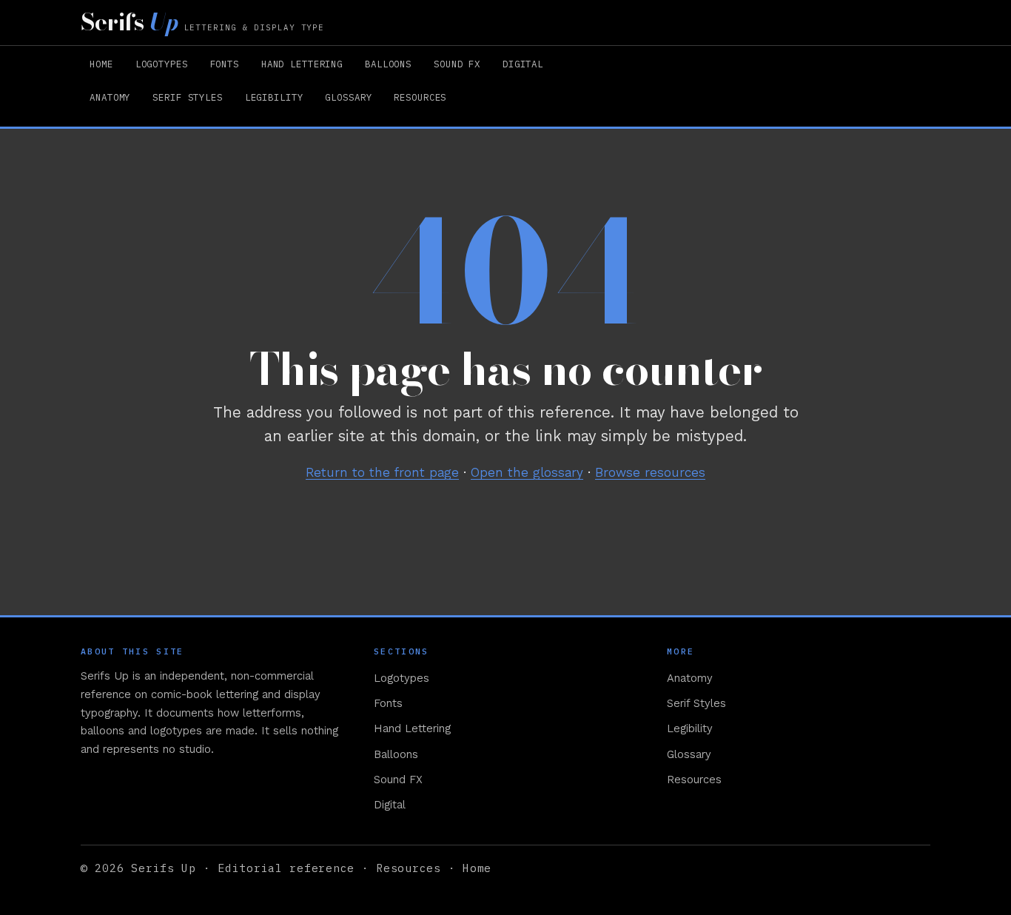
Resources (420, 97)
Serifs (202, 22)
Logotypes (161, 64)
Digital (523, 64)
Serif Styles (187, 97)
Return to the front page (382, 472)
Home (101, 64)
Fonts (224, 64)
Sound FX (457, 64)
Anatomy (110, 97)
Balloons (388, 64)
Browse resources (650, 472)
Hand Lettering (302, 64)
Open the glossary (527, 472)
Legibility (274, 97)
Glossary (348, 97)
